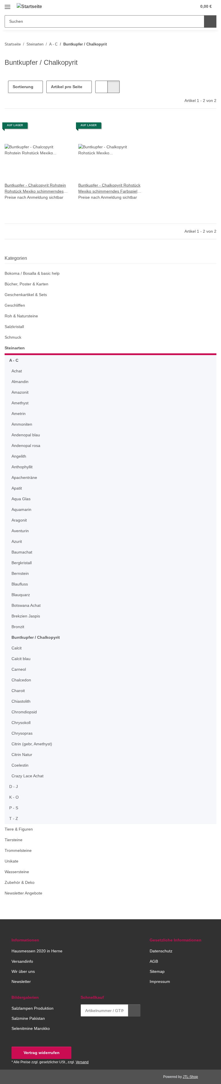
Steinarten (15, 348)
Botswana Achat (26, 605)
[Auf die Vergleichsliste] (44, 127)
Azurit (17, 541)
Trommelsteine (18, 850)
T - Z (13, 818)
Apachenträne (24, 477)
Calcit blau (21, 658)
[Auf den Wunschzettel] (59, 127)
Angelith (19, 456)
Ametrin (19, 413)
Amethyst (20, 403)
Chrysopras (22, 733)
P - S (13, 808)
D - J (13, 786)
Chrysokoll (21, 722)
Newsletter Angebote (23, 893)
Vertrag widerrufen (42, 1052)
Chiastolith (21, 701)
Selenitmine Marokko (31, 1028)
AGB (154, 961)
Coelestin (20, 765)
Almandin (20, 381)
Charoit (18, 690)
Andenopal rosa (26, 445)
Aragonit (19, 520)
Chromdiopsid (24, 712)
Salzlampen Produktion (33, 1008)
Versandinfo (22, 961)
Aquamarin (21, 509)
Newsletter (21, 981)
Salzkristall (14, 326)
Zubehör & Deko (20, 882)
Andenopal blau (26, 435)
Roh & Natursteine (21, 316)
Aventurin (20, 530)
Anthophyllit (22, 467)
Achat (17, 371)
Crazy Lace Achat (27, 776)
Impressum (160, 981)
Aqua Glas (21, 498)
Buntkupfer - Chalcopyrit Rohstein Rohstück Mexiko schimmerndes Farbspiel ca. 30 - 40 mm (35, 188)
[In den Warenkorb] (134, 1010)
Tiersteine (13, 839)
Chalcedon (21, 680)
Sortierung (23, 86)
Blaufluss (20, 584)
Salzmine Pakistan (28, 1018)
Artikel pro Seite (66, 86)
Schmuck (13, 337)
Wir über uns (23, 971)
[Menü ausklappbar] (7, 4)
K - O (14, 797)
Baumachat (22, 552)
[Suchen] (210, 21)
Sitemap (157, 971)
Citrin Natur (22, 754)
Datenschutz (161, 951)
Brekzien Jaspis (26, 616)
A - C (13, 360)
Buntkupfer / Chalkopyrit (36, 637)
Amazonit (20, 392)
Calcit (17, 648)
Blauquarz (21, 594)
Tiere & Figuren (19, 829)
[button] (169, 6)
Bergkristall (22, 562)
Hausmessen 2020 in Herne (37, 951)
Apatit (17, 488)
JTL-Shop (190, 1077)
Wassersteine (17, 871)
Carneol (19, 669)
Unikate (11, 861)
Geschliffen (15, 305)
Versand (82, 1062)
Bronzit (18, 626)
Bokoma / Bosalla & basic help (32, 273)
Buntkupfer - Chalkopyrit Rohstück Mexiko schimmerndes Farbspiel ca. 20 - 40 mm (109, 188)
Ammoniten (22, 424)
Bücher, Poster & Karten (26, 284)
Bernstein (20, 573)
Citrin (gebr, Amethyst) (32, 744)
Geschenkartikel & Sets (26, 294)
